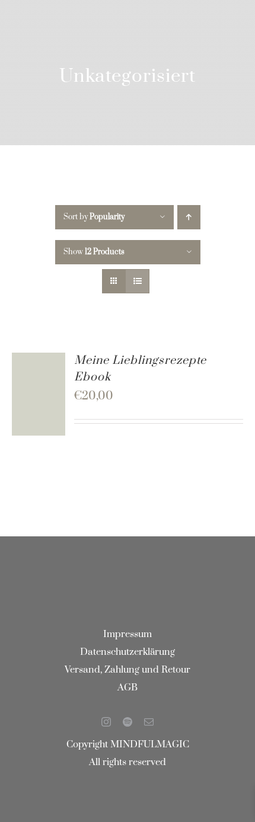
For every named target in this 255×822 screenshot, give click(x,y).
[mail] (149, 722)
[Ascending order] (188, 217)
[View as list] (137, 281)
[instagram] (106, 722)
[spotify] (127, 722)
